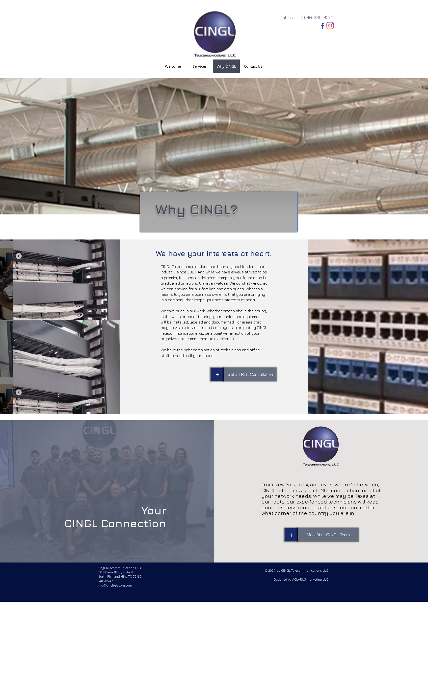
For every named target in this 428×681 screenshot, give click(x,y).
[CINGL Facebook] (321, 25)
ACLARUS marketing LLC (310, 579)
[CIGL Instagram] (330, 25)
